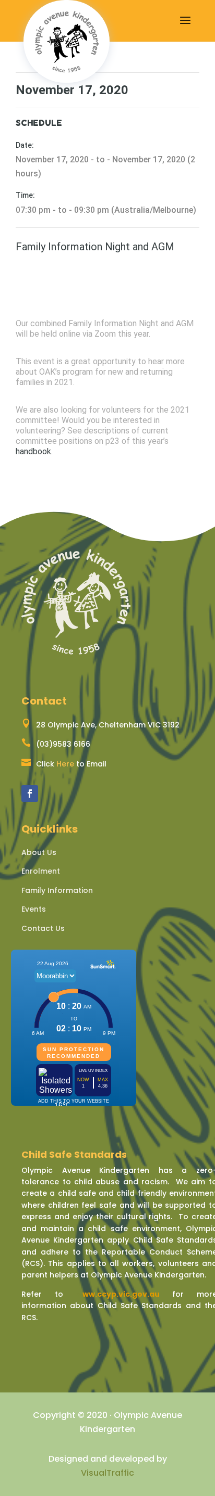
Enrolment (40, 871)
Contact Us (43, 928)
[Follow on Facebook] (29, 793)
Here (65, 764)
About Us (38, 852)
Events (33, 909)
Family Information (57, 890)
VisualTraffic (107, 1473)
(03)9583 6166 (63, 744)
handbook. (34, 451)
